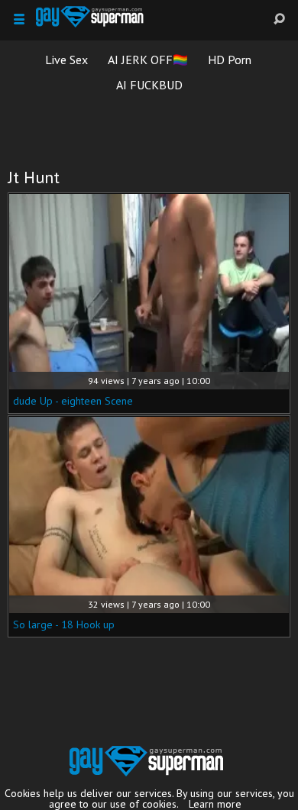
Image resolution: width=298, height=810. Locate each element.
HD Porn (229, 59)
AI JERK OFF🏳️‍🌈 (148, 59)
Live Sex (66, 59)
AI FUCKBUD (149, 84)
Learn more (215, 804)
